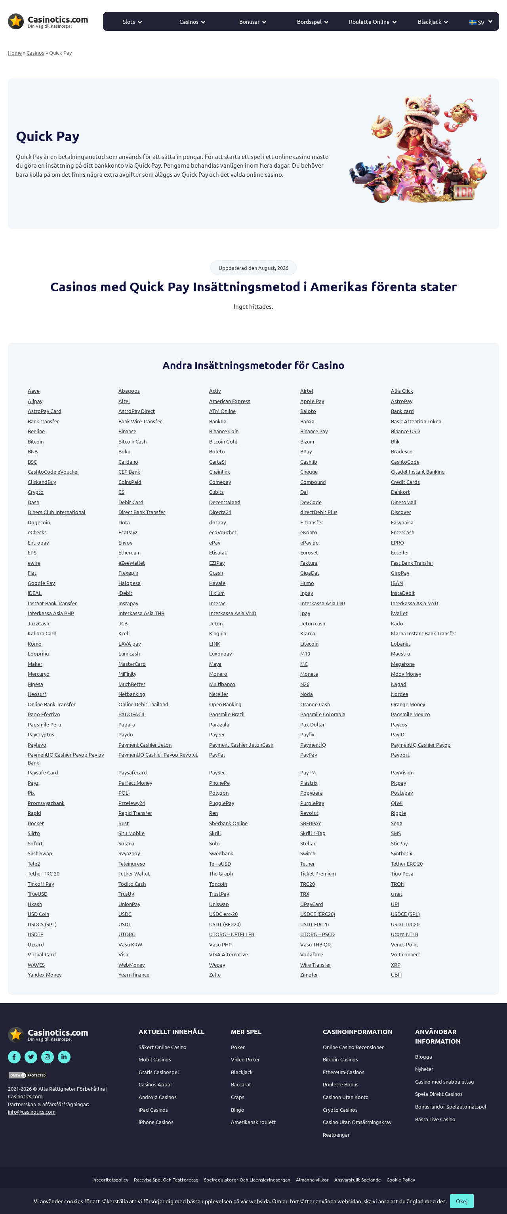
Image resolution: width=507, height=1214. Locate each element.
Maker (35, 663)
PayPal (217, 754)
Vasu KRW (130, 944)
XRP (395, 964)
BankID (217, 421)
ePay (214, 542)
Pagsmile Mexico (410, 714)
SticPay (399, 843)
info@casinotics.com (31, 1111)
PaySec (217, 772)
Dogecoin (39, 522)
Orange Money (408, 704)
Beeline (36, 431)
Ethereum (129, 552)
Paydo (125, 734)
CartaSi (217, 461)
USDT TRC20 (405, 924)
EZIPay (217, 562)
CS (121, 491)
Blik (395, 441)
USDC (125, 913)
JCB (123, 623)
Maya (215, 663)
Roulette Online (369, 21)
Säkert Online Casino (163, 1047)
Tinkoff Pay (41, 883)
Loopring (38, 653)
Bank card (402, 410)
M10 (305, 653)
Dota (124, 522)
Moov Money (406, 673)
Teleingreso (131, 863)
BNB (33, 451)
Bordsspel (309, 21)
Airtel (306, 390)
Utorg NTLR (404, 934)
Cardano (128, 461)
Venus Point (404, 944)
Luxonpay (220, 653)
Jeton (216, 623)
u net (396, 893)
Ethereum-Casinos (343, 1072)
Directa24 (220, 512)
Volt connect (405, 954)
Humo (307, 582)
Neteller (218, 693)
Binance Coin (223, 431)
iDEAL (35, 592)
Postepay (402, 792)
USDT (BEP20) (225, 924)
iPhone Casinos (156, 1121)
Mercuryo (39, 673)
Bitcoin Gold (223, 441)
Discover (401, 512)
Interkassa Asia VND (232, 613)
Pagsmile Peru (44, 724)
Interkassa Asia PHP (51, 613)
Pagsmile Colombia (322, 714)
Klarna (307, 633)
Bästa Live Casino (435, 1119)
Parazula (219, 724)
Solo (214, 843)
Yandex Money (44, 974)
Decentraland (224, 502)
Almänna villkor (312, 1179)
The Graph (221, 873)
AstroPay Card (44, 410)
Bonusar (249, 21)
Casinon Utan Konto (346, 1097)
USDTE (35, 934)
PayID (397, 734)
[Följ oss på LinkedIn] (64, 1057)
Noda (306, 693)
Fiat (32, 572)
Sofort (35, 843)
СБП (396, 974)
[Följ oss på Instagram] (47, 1057)
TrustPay (219, 893)
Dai (304, 491)
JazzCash (38, 623)
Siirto (34, 833)
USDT (124, 924)
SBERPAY (310, 823)
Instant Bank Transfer (52, 603)
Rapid (34, 812)
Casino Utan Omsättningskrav (357, 1121)
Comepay (220, 481)
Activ (215, 390)
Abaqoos (129, 390)
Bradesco (402, 451)
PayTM (308, 772)
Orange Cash (315, 704)
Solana (126, 843)
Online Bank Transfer (52, 704)
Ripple (398, 812)
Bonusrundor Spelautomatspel (450, 1106)
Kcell (124, 633)
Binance (127, 431)
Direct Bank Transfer (141, 512)
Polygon (219, 792)
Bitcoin (36, 441)
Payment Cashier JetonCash (241, 744)
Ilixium (217, 592)
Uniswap (219, 903)
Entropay (38, 542)
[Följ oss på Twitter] (31, 1057)
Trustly (126, 893)
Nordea (399, 693)
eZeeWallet (131, 562)
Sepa (396, 823)
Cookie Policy (401, 1179)
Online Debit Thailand (143, 704)
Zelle (215, 974)
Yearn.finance (133, 974)
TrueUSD (38, 893)
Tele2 (34, 863)
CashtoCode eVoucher (53, 471)
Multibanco (222, 684)
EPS (32, 552)
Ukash (35, 903)
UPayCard (311, 903)
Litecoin (309, 643)
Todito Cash (132, 883)
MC (304, 663)
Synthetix (401, 853)
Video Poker (245, 1059)
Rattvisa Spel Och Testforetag (166, 1179)
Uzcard (36, 944)
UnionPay (129, 903)
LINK (214, 643)
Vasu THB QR (315, 944)
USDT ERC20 (314, 924)
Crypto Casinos (340, 1109)
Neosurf (37, 693)
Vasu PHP (220, 944)
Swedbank (221, 853)
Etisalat (218, 552)
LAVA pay (129, 643)
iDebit (125, 592)
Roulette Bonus (340, 1084)
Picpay (398, 782)
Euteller (400, 552)
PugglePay (221, 802)
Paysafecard (132, 772)
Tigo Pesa (402, 873)
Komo (35, 643)
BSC (32, 461)
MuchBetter (131, 684)
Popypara (311, 792)
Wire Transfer (315, 964)
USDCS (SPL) (42, 924)
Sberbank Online (228, 823)
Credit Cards (405, 481)
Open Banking (225, 704)
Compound (313, 481)
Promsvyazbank (46, 802)
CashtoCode (405, 461)
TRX (304, 893)
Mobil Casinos (155, 1059)
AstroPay (401, 401)
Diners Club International (57, 512)
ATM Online (222, 410)
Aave (34, 390)
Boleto (217, 451)
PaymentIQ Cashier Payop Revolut (158, 754)
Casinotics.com (25, 1096)
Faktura (309, 562)
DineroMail (403, 502)
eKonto (308, 532)
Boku (124, 451)
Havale (217, 582)
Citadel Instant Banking (418, 471)
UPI (395, 903)
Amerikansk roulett (253, 1121)
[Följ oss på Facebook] (14, 1057)
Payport (400, 754)
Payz (33, 782)
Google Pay (41, 582)
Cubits (216, 491)
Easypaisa (402, 522)
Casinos (188, 21)
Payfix (307, 734)
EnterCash (402, 532)
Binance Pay (314, 431)
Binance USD (405, 431)
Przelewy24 (131, 802)
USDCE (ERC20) (317, 913)
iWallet (399, 613)
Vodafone (311, 954)
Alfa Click (402, 390)
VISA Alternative (228, 954)
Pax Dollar (312, 724)
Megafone (403, 663)
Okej (462, 1200)
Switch (307, 853)
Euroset (309, 552)
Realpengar (336, 1134)
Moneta (309, 673)
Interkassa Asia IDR (322, 603)
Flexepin (128, 572)
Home (15, 52)
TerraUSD (220, 863)
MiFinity (127, 673)
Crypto (36, 491)
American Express (229, 401)
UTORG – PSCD (317, 934)
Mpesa (35, 684)
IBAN (397, 582)
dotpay (217, 522)
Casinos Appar (155, 1084)
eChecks (37, 532)
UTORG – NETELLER (231, 934)
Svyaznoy (129, 853)
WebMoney (131, 964)
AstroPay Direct (136, 410)
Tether (307, 863)
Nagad (398, 684)
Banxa (307, 421)
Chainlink (219, 471)
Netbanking (131, 693)
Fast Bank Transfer (412, 562)
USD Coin (38, 913)
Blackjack (429, 21)
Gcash (216, 572)
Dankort (400, 491)
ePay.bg (309, 542)
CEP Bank (129, 471)
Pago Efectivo (44, 714)
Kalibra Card (42, 633)
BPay (306, 451)
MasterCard (132, 663)
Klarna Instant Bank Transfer (423, 633)
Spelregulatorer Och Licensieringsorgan (247, 1179)
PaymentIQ (313, 744)
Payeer (217, 734)
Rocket (36, 823)
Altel (124, 401)
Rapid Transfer (135, 812)
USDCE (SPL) (405, 913)
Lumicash (129, 653)
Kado (397, 623)
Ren (213, 812)
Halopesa (129, 582)
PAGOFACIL (132, 714)
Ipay (305, 613)
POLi (124, 792)
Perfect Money (135, 782)
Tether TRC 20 (43, 873)
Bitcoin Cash (132, 441)
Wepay (217, 964)
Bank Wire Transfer (140, 421)
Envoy (125, 542)
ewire (34, 562)
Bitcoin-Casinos (340, 1059)
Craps (237, 1097)
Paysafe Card (43, 772)
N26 (304, 684)
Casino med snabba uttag (444, 1081)
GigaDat (309, 572)
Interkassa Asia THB (141, 613)
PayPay (308, 754)
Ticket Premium (318, 873)
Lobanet (400, 643)
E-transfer (311, 522)
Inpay (306, 592)
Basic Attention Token (416, 421)
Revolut (309, 812)
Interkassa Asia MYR (414, 603)
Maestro (400, 653)
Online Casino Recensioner (353, 1047)
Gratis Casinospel (159, 1072)
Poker (238, 1047)
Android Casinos (158, 1097)
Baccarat (241, 1084)
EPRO (397, 542)
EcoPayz (127, 532)
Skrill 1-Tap (313, 833)
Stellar (308, 843)
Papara (126, 724)
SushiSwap (40, 853)
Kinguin (217, 633)
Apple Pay (312, 401)
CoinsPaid (129, 481)
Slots (129, 21)
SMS (396, 833)
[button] (481, 21)
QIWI (397, 802)
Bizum (307, 441)
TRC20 (307, 883)
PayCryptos (41, 734)
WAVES (36, 964)
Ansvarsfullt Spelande (357, 1179)
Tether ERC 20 (407, 863)
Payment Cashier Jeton (145, 744)
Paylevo (37, 744)
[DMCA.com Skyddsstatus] (28, 1075)
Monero (218, 673)
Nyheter (424, 1068)
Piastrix (309, 782)
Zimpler (309, 974)
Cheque (309, 471)
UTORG (126, 934)
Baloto (308, 410)
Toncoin (218, 883)
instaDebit (403, 592)
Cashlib (308, 461)
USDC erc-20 (223, 913)
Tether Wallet (134, 873)
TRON (397, 883)
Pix (31, 792)
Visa (123, 954)
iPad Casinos (153, 1109)
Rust (123, 823)
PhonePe (219, 782)
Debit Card (130, 502)
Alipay (35, 401)
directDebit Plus (318, 512)
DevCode (311, 502)
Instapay (128, 603)
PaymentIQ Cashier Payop (421, 744)
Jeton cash (312, 623)
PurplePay (312, 802)
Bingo (237, 1109)
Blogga (423, 1056)
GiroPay (400, 572)
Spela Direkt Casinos (439, 1093)
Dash (33, 502)
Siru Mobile (131, 833)
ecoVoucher (222, 532)
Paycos (399, 724)
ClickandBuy (42, 481)
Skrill (215, 833)
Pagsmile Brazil (227, 714)
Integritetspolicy (110, 1179)
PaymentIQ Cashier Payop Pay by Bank (66, 758)
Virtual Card (42, 954)
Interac (217, 603)
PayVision (402, 772)
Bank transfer (43, 421)
